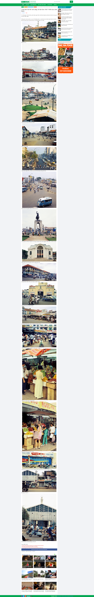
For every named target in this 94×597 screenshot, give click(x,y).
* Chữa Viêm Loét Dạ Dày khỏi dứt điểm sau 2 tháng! (29, 546)
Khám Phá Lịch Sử (28, 551)
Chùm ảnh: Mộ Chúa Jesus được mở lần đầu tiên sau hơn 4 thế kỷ (38, 591)
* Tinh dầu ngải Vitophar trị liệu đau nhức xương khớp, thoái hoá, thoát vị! (32, 545)
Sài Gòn (33, 551)
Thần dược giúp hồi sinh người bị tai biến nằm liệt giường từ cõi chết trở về (66, 10)
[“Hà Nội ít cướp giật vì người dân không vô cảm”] (51, 574)
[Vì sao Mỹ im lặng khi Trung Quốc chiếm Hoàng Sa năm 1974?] (27, 574)
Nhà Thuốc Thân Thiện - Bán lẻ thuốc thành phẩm (39, 549)
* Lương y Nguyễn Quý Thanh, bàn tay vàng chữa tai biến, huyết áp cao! (32, 547)
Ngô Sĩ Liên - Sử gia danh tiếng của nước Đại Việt (38, 579)
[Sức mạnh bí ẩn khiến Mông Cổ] (51, 586)
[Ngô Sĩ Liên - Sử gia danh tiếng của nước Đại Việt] (39, 574)
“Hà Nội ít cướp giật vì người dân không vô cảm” (50, 579)
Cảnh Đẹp (23, 551)
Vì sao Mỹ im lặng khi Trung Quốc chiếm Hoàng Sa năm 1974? (27, 579)
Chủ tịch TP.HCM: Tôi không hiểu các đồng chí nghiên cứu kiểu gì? (27, 591)
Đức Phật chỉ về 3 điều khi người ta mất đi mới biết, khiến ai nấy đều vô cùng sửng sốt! (66, 17)
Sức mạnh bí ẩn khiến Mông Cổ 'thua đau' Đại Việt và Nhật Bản (50, 591)
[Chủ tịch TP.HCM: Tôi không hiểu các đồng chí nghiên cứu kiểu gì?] (27, 586)
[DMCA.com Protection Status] (29, 596)
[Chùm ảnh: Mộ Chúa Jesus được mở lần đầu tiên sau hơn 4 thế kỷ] (39, 586)
